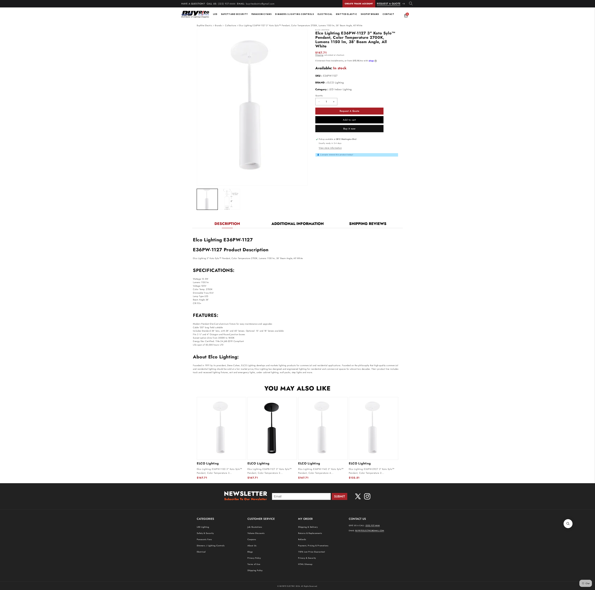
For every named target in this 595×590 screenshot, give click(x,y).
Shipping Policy (255, 570)
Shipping (319, 55)
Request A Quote (389, 3)
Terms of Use (253, 564)
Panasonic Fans (261, 14)
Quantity (319, 95)
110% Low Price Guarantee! (311, 551)
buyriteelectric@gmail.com (260, 3)
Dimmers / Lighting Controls (294, 14)
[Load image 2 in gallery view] (229, 199)
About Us (252, 545)
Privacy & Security (307, 558)
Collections (230, 25)
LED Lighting (203, 527)
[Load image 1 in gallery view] (207, 199)
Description (227, 223)
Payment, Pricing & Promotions (313, 545)
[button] (568, 523)
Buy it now (349, 129)
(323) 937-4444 (226, 3)
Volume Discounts (256, 533)
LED (215, 14)
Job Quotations (254, 527)
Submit (339, 496)
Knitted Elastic (346, 14)
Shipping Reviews (367, 223)
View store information (330, 147)
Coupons (251, 539)
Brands (218, 25)
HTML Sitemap (305, 564)
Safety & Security (205, 533)
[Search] (411, 3)
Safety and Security (234, 14)
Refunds (302, 539)
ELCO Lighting (335, 82)
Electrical (325, 14)
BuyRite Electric (204, 25)
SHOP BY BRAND (370, 14)
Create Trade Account (359, 3)
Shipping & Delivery (308, 527)
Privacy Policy (254, 558)
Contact (388, 14)
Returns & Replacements (310, 533)
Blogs (250, 551)
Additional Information (297, 223)
